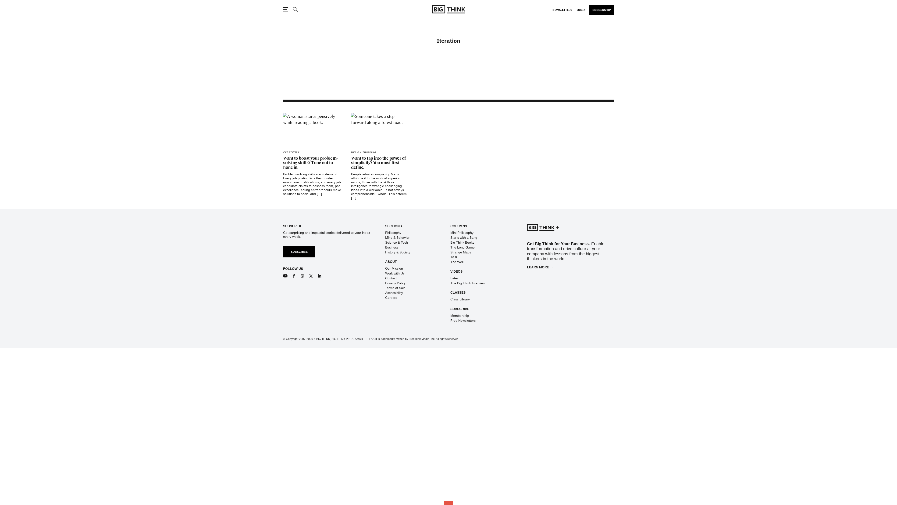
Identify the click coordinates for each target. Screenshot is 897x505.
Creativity (291, 152)
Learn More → (540, 267)
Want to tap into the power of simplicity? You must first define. (378, 163)
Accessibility (394, 293)
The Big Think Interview (467, 283)
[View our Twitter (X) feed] (311, 276)
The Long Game (462, 247)
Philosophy (393, 232)
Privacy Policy (395, 283)
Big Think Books (462, 242)
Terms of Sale (395, 288)
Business (392, 247)
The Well (456, 262)
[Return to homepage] (448, 9)
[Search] (295, 9)
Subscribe (299, 251)
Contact (391, 278)
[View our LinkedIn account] (319, 276)
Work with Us (395, 273)
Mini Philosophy (461, 232)
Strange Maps (460, 252)
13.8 (453, 257)
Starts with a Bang (463, 237)
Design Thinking (363, 152)
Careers (391, 297)
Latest (454, 278)
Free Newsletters (463, 320)
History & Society (397, 252)
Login (581, 10)
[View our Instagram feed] (302, 276)
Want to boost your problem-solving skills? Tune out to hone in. (310, 163)
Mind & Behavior (397, 237)
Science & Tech (396, 242)
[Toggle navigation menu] (285, 9)
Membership (601, 10)
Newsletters (562, 10)
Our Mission (394, 268)
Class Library (460, 299)
